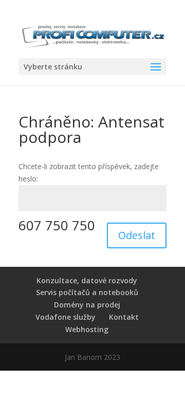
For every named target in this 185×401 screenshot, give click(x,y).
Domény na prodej (87, 304)
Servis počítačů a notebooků (87, 292)
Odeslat (136, 235)
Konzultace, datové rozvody (86, 280)
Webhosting (86, 329)
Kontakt (124, 317)
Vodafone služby (65, 317)
